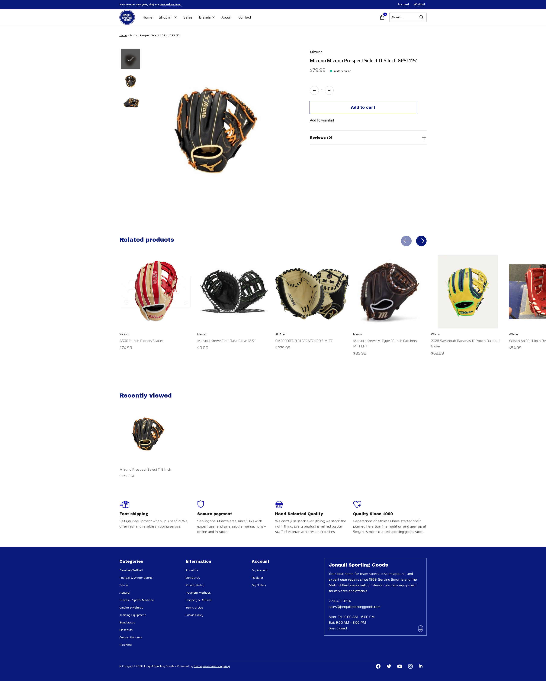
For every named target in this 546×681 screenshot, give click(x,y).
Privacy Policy (195, 585)
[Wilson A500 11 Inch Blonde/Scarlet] (156, 291)
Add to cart (363, 107)
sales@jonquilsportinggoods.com (354, 606)
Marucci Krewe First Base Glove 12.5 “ (226, 340)
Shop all (166, 17)
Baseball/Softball (131, 570)
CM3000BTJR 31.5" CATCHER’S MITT (304, 340)
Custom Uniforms (130, 637)
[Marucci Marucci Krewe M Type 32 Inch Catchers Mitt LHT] (390, 291)
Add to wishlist (322, 120)
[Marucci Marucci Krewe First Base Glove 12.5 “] (234, 291)
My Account (260, 570)
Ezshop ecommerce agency (212, 666)
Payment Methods (198, 592)
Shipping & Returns (199, 600)
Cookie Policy (194, 615)
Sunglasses (127, 622)
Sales (187, 17)
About (226, 17)
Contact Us (193, 577)
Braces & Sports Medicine (136, 600)
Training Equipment (132, 615)
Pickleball (125, 644)
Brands (205, 17)
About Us (192, 570)
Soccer (123, 585)
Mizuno (316, 52)
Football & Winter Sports (135, 577)
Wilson (123, 334)
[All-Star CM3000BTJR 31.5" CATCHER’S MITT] (312, 291)
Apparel (124, 592)
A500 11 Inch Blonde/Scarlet (141, 340)
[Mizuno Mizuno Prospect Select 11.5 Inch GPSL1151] (148, 431)
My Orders (259, 585)
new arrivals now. (170, 4)
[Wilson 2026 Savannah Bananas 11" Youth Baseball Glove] (467, 291)
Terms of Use (194, 607)
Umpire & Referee (131, 607)
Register (257, 577)
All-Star (280, 334)
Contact (244, 17)
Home (147, 17)
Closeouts (126, 630)
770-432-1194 (340, 601)
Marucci (202, 334)
